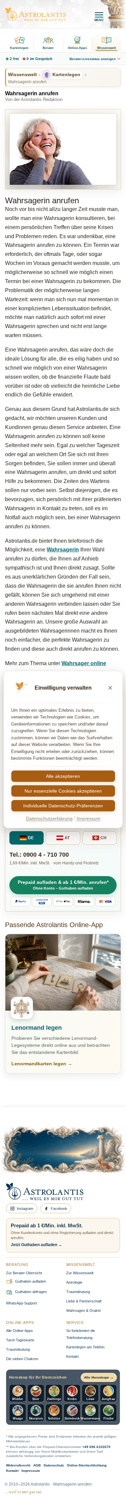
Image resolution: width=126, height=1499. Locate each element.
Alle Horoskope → (99, 1377)
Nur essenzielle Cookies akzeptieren (63, 791)
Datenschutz (54, 1465)
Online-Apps (77, 48)
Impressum (31, 1471)
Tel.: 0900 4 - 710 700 (39, 854)
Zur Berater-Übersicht (24, 1273)
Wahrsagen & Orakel (83, 1310)
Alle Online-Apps (19, 1331)
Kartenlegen (19, 48)
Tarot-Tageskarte (20, 1340)
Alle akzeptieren (63, 776)
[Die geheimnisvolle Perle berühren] (99, 1158)
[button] (63, 885)
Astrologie (74, 1282)
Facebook (59, 1209)
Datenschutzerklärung (49, 818)
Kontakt (72, 1356)
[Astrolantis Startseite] (35, 14)
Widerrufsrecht (18, 1465)
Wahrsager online (83, 663)
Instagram (25, 1209)
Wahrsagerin (63, 549)
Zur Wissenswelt (79, 1273)
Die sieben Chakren (22, 1359)
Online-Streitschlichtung (87, 1465)
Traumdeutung (78, 1292)
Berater (48, 48)
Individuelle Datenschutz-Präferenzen (63, 805)
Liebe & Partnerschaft (83, 1301)
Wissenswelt (106, 48)
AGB (37, 1465)
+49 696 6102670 (96, 1447)
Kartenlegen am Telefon (85, 1347)
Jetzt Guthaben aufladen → (36, 1244)
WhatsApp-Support (21, 1303)
